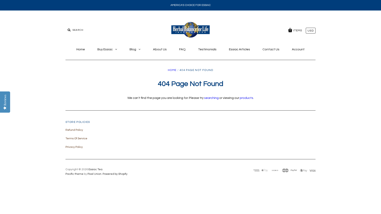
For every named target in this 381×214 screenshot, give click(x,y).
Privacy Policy (74, 147)
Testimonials (207, 49)
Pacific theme (74, 174)
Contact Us (271, 49)
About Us (160, 49)
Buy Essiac (105, 49)
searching (211, 97)
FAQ (182, 49)
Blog (133, 49)
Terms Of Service (76, 138)
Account (298, 49)
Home (80, 49)
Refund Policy (74, 130)
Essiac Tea (95, 169)
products (246, 97)
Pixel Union (94, 174)
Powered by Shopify (115, 174)
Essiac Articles (239, 49)
